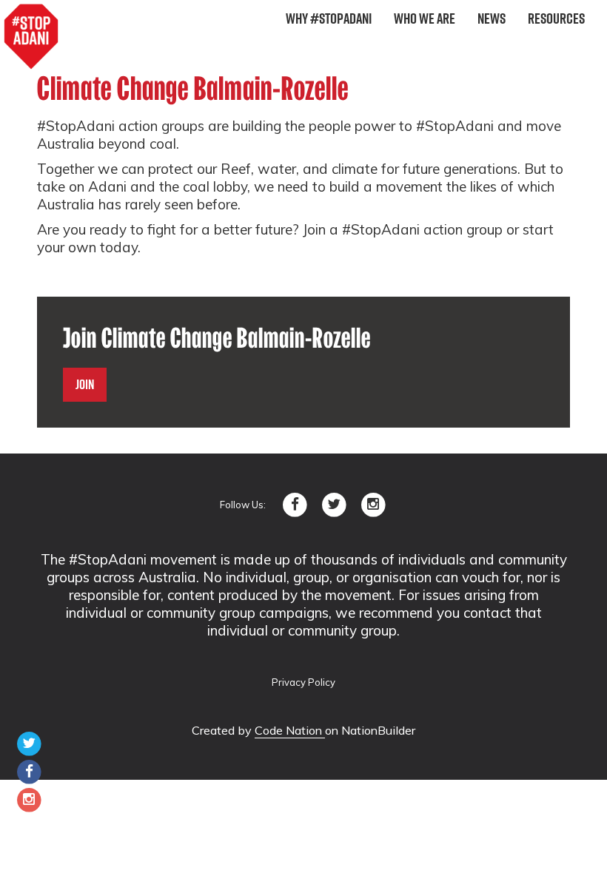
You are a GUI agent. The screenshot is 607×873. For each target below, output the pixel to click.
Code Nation (290, 730)
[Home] (31, 37)
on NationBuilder (370, 730)
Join (85, 384)
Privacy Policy (303, 682)
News (491, 18)
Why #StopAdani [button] (329, 18)
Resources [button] (556, 18)
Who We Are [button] (424, 18)
